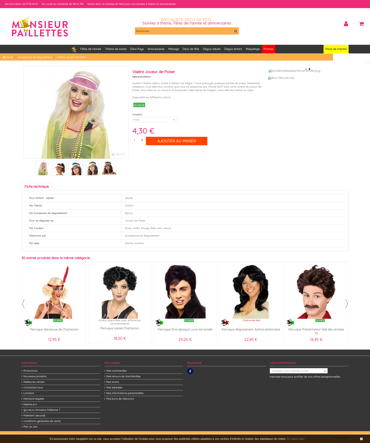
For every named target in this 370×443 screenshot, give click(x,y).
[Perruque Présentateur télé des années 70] (316, 292)
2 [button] (309, 69)
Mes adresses (114, 387)
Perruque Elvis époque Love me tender (185, 329)
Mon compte (112, 362)
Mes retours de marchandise (123, 376)
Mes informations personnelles (124, 393)
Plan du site (30, 426)
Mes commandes (116, 370)
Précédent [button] (25, 112)
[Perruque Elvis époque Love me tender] (185, 292)
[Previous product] (367, 61)
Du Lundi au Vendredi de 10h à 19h (62, 3)
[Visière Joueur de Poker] (76, 168)
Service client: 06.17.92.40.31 (21, 3)
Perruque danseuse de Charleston (54, 329)
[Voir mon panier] (361, 24)
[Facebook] (190, 371)
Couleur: (137, 114)
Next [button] (346, 303)
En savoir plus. (296, 438)
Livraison (29, 393)
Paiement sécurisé (34, 415)
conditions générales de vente (42, 421)
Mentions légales (34, 398)
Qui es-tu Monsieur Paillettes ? (42, 409)
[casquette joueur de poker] (59, 168)
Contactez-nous (33, 387)
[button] (156, 49)
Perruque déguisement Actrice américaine (250, 329)
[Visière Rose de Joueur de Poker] (43, 168)
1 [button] (306, 69)
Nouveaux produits (35, 376)
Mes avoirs (112, 381)
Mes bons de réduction (120, 398)
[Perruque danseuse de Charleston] (54, 292)
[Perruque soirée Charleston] (119, 292)
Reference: (137, 76)
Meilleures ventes (34, 381)
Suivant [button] (126, 112)
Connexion (346, 24)
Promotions (30, 370)
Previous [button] (23, 303)
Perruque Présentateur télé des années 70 (316, 331)
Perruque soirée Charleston (119, 328)
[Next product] (369, 61)
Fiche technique (36, 186)
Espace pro (30, 404)
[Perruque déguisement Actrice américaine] (250, 292)
